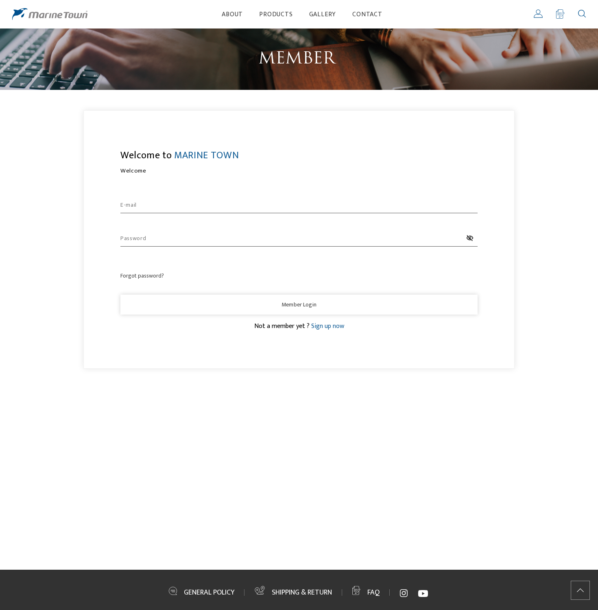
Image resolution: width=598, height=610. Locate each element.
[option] (299, 59)
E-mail (128, 205)
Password (133, 238)
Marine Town (49, 14)
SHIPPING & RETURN (302, 592)
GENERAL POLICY (209, 592)
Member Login (299, 304)
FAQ (373, 592)
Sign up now (327, 326)
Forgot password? (142, 275)
